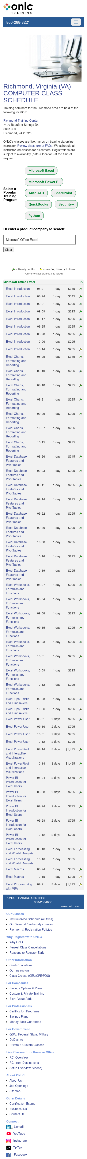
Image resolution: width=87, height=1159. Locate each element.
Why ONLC (17, 942)
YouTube (19, 1133)
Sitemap (15, 1091)
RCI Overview (19, 1057)
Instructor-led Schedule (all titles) (31, 919)
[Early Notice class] (80, 349)
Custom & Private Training (27, 993)
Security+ (66, 204)
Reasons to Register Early (27, 952)
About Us (16, 1080)
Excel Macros (15, 869)
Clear (8, 249)
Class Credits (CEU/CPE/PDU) (30, 975)
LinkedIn (19, 1126)
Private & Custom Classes (27, 1045)
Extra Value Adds (21, 998)
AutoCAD (36, 193)
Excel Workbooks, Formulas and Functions (18, 589)
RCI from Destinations (24, 1062)
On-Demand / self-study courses (31, 924)
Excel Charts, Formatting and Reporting (16, 360)
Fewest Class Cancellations (28, 947)
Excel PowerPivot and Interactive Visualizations (17, 753)
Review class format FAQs (34, 145)
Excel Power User (18, 719)
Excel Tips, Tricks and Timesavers (17, 701)
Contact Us (17, 1114)
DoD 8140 (16, 1039)
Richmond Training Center (20, 120)
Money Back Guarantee (25, 1022)
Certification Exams (22, 1103)
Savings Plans (19, 1016)
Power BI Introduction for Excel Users (16, 781)
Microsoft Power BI (44, 182)
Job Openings (19, 1086)
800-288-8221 (18, 22)
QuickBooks (38, 204)
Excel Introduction (18, 288)
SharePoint (63, 193)
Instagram (20, 1140)
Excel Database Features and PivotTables (16, 460)
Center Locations (21, 965)
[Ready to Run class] (80, 288)
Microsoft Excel (41, 170)
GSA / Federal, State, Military (29, 1034)
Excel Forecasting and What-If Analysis (19, 851)
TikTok (17, 1147)
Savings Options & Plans (26, 988)
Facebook (19, 1154)
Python (34, 215)
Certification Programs (24, 1011)
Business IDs (18, 1109)
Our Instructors (20, 970)
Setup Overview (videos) (26, 1068)
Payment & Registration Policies (31, 929)
